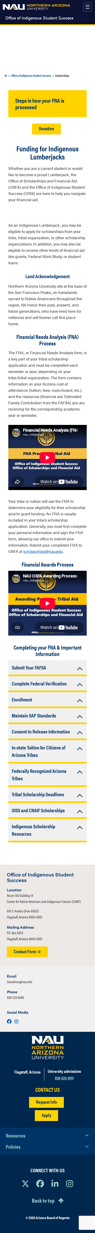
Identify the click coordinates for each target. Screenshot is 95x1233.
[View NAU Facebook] (40, 1183)
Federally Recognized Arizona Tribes (39, 774)
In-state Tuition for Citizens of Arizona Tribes (38, 751)
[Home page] (36, 7)
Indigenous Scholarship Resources (33, 829)
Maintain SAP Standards (34, 715)
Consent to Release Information (41, 731)
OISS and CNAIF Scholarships (38, 810)
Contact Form (25, 951)
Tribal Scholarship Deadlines (38, 794)
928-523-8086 (15, 997)
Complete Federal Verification (39, 683)
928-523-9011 (64, 1078)
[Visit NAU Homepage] (47, 1047)
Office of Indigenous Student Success (39, 18)
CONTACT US (47, 1089)
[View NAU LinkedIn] (54, 1183)
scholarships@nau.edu (42, 551)
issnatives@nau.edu (19, 981)
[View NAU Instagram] (69, 1183)
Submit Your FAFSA (29, 667)
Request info (46, 1101)
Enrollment (22, 699)
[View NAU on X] (25, 1183)
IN (6, 75)
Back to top (43, 1200)
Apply (46, 1115)
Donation (46, 128)
